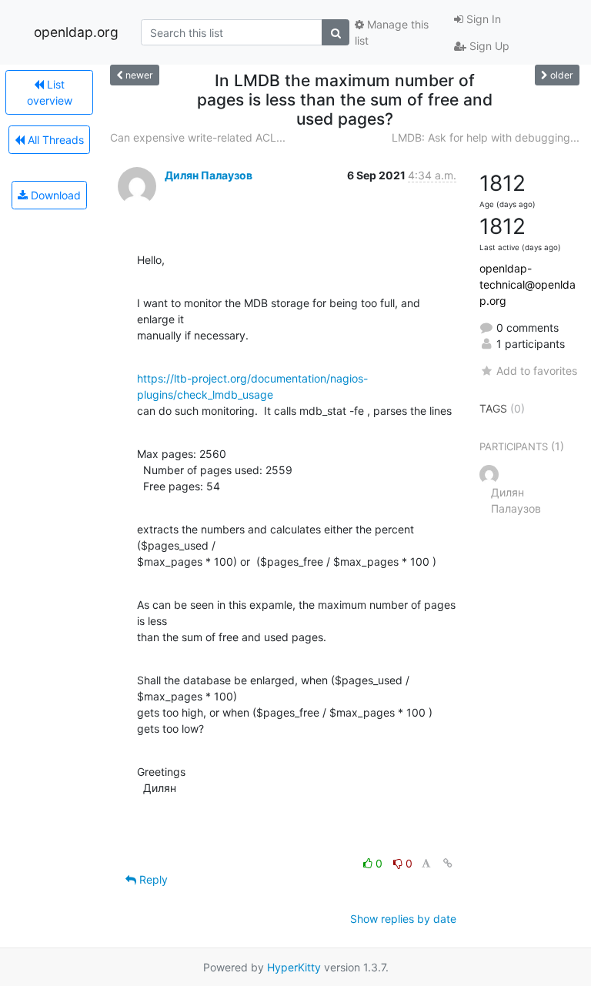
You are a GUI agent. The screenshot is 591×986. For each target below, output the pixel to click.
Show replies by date (403, 918)
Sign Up (487, 45)
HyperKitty (294, 967)
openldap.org (76, 32)
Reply (152, 879)
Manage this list (392, 32)
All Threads (54, 139)
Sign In (482, 18)
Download (54, 195)
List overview (49, 92)
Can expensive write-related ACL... (197, 137)
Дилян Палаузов (208, 175)
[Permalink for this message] (447, 863)
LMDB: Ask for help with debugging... (485, 137)
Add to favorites (536, 370)
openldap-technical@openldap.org (527, 284)
